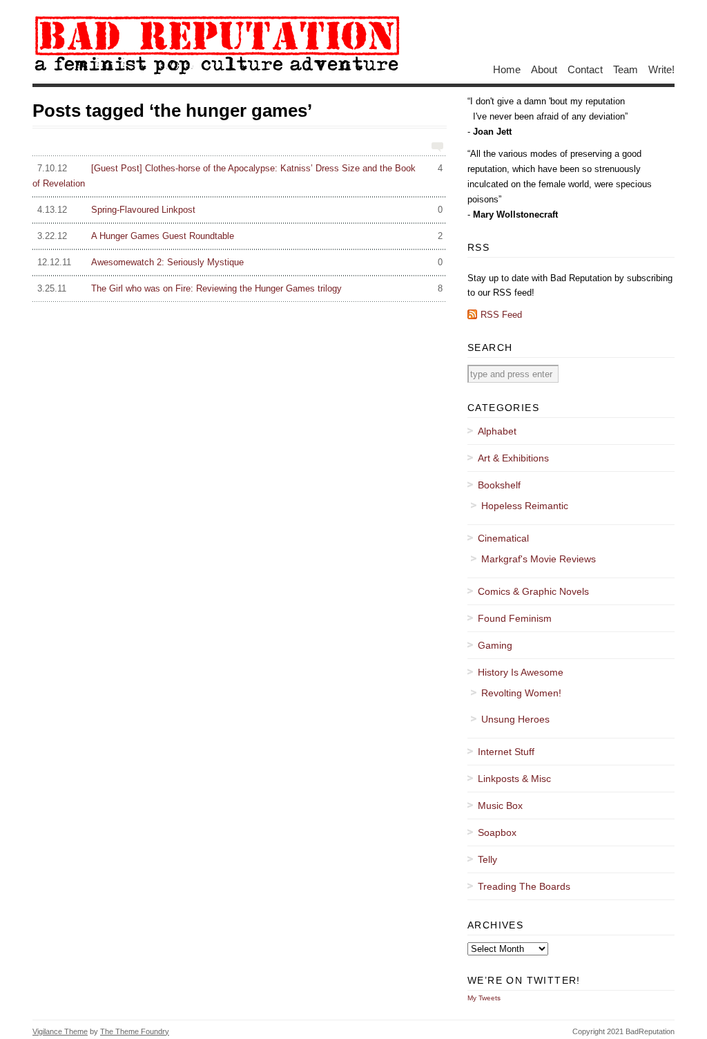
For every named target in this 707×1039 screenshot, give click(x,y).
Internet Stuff (506, 751)
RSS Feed (501, 314)
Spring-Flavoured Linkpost (240, 209)
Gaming (495, 645)
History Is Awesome (520, 672)
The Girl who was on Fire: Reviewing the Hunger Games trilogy (240, 288)
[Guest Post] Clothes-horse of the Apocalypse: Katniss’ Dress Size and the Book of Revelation (237, 176)
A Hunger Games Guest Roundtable (240, 236)
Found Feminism (515, 618)
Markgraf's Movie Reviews (538, 558)
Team (625, 69)
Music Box (500, 805)
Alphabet (497, 431)
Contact (585, 69)
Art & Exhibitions (513, 458)
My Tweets (484, 998)
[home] (216, 73)
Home (507, 69)
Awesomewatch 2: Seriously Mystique (240, 262)
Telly (487, 859)
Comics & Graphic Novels (533, 591)
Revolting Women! (521, 692)
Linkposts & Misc (514, 778)
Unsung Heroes (515, 719)
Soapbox (497, 832)
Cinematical (503, 538)
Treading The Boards (524, 886)
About (544, 69)
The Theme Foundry (134, 1031)
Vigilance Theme (60, 1031)
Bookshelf (499, 484)
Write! (661, 69)
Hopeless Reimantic (524, 505)
